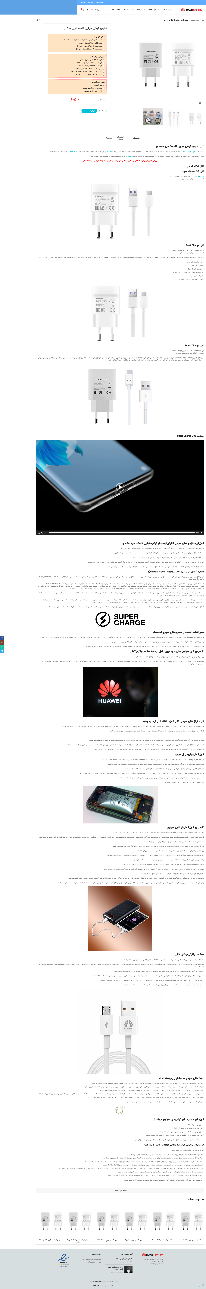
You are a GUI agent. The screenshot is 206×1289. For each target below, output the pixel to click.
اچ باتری (129, 156)
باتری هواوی (73, 151)
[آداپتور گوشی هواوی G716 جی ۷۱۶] (162, 1221)
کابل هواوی (200, 176)
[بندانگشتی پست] (128, 1269)
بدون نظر (123, 1262)
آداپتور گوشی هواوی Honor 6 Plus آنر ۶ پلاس (106, 1241)
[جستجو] (87, 10)
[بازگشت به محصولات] (40, 20)
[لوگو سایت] (191, 9)
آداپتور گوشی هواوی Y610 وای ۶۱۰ (190, 1240)
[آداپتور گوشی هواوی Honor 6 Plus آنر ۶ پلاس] (106, 1221)
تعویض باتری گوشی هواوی (124, 1258)
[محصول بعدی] (37, 20)
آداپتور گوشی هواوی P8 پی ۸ (134, 1240)
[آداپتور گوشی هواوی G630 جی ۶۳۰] (50, 1221)
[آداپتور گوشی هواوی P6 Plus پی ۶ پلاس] (78, 1221)
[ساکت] (42, 534)
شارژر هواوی (108, 151)
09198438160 (155, 1261)
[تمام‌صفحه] (39, 534)
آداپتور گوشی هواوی (189, 151)
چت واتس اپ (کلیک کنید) (155, 1263)
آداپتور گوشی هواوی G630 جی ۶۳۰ (50, 1240)
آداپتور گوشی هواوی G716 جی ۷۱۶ (162, 1240)
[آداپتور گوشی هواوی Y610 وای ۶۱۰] (190, 1221)
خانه (203, 20)
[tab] (134, 137)
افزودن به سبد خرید (89, 111)
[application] (120, 487)
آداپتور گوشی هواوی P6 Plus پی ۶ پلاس (78, 1241)
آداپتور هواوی (195, 20)
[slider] (122, 532)
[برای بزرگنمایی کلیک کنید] (200, 103)
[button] (120, 487)
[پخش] (202, 534)
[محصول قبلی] (42, 20)
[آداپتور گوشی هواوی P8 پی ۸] (134, 1221)
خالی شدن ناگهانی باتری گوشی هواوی (115, 1268)
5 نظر (112, 1272)
